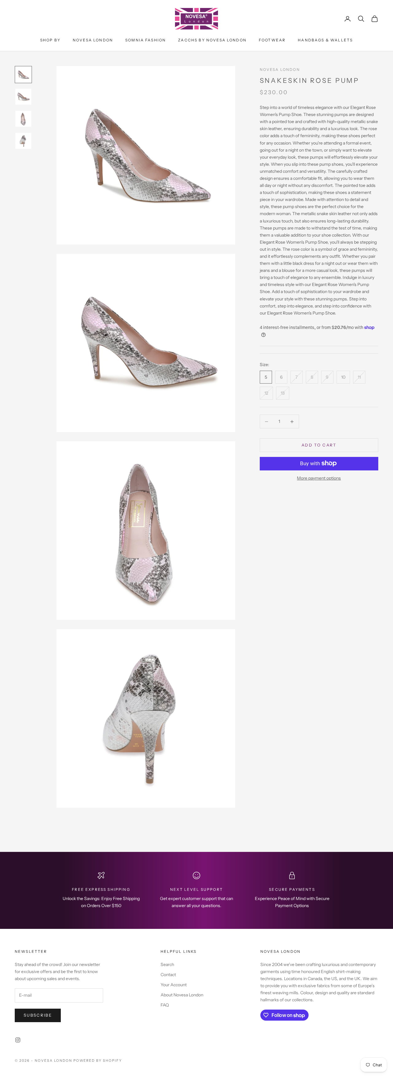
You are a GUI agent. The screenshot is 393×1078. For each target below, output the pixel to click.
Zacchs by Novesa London (212, 40)
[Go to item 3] (23, 118)
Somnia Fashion (145, 40)
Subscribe (38, 1015)
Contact (168, 974)
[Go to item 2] (23, 96)
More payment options (319, 478)
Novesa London (93, 40)
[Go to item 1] (23, 74)
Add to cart (319, 444)
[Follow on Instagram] (18, 1040)
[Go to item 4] (23, 140)
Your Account (174, 984)
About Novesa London (182, 995)
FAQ (165, 1005)
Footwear (272, 40)
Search (167, 964)
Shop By (50, 40)
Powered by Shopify (97, 1060)
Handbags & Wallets (325, 40)
